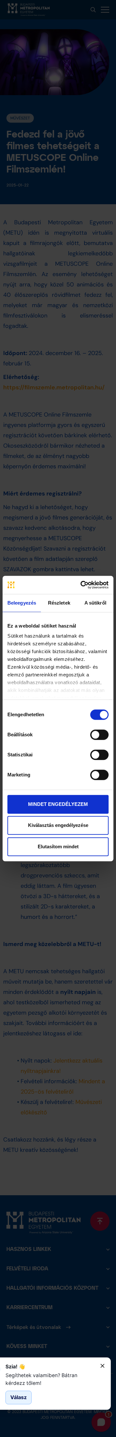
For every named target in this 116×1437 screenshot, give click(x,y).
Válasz (18, 1397)
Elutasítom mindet (58, 846)
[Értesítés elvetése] (102, 1366)
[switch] (99, 735)
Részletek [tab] (59, 603)
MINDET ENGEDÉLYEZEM (58, 804)
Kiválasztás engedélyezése (58, 825)
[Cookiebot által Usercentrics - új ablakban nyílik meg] (82, 585)
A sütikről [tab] (95, 603)
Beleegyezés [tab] (21, 603)
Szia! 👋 (15, 1367)
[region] (50, 1379)
